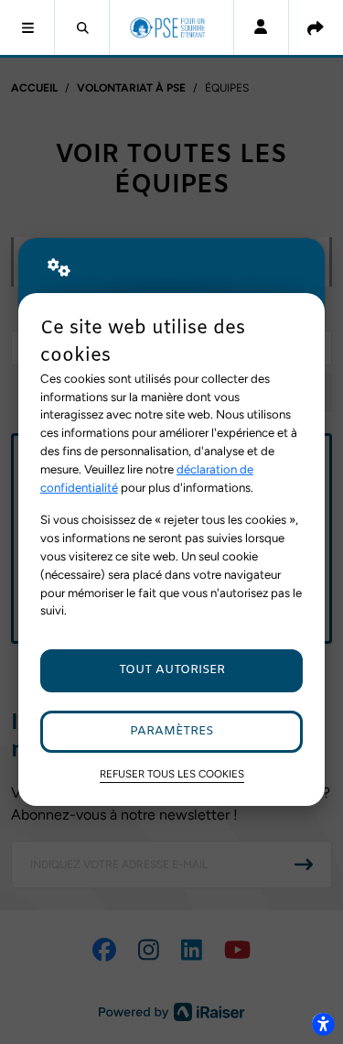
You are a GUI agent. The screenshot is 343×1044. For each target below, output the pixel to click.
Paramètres (171, 731)
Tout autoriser (172, 670)
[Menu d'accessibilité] (323, 1024)
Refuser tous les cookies (172, 773)
